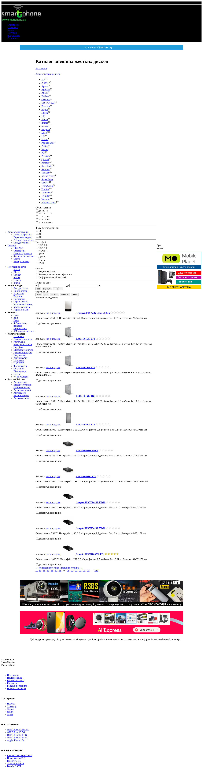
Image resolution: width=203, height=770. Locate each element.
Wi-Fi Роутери (21, 376)
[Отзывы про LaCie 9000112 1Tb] (104, 476)
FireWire (42, 251)
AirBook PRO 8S (15, 763)
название (65, 294)
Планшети (13, 27)
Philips (44, 146)
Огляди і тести (21, 288)
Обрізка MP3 (20, 328)
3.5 (39, 237)
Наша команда (14, 677)
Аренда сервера (21, 261)
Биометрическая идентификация (55, 274)
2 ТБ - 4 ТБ (44, 219)
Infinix (17, 283)
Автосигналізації (22, 390)
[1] (60, 288)
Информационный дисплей (52, 277)
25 (88, 570)
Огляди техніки (21, 242)
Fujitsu (44, 109)
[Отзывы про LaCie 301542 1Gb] (103, 396)
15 (48, 570)
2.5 (39, 234)
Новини (12, 245)
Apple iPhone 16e (15, 740)
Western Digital (48, 202)
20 (68, 570)
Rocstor (45, 162)
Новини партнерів (16, 688)
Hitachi (44, 113)
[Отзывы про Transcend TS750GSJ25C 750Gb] (117, 313)
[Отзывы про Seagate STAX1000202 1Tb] (112, 554)
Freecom (45, 106)
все (38, 289)
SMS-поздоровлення (24, 331)
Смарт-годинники (23, 253)
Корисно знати (21, 309)
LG (43, 136)
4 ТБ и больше (45, 222)
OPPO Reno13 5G (16, 732)
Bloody (17, 272)
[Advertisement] (179, 336)
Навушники (14, 35)
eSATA (41, 257)
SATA (41, 254)
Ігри (16, 317)
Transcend (46, 192)
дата (39, 294)
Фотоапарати (20, 366)
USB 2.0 (42, 245)
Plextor (44, 149)
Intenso (44, 123)
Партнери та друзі (17, 267)
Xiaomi (10, 709)
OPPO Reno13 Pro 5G (18, 729)
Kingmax (45, 129)
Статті (17, 258)
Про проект (13, 675)
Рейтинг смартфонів (24, 240)
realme (17, 277)
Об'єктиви (19, 368)
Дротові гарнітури (23, 352)
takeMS (45, 182)
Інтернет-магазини (23, 304)
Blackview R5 (14, 761)
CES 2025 (18, 248)
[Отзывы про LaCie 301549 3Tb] (103, 367)
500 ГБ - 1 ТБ (45, 213)
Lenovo (17, 280)
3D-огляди (19, 293)
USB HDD (19, 363)
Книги (11, 30)
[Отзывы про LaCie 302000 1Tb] (103, 424)
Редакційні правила (17, 686)
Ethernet (42, 260)
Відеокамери (20, 371)
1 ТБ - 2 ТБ (44, 216)
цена (46, 294)
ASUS (17, 269)
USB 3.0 (42, 248)
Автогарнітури (21, 395)
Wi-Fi (41, 263)
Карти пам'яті (20, 358)
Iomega (44, 126)
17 (56, 570)
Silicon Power (48, 176)
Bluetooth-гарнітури (23, 350)
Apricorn (45, 89)
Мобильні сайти (22, 307)
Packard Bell (47, 142)
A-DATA (45, 83)
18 (60, 570)
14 (44, 570)
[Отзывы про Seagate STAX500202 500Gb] (113, 502)
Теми (16, 320)
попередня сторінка (47, 567)
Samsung (45, 169)
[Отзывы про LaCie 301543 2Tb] (103, 339)
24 (84, 570)
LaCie (44, 132)
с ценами (47, 289)
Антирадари (20, 392)
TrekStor (45, 196)
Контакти (12, 683)
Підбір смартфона (23, 234)
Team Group (47, 186)
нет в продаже (53, 313)
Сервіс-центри (21, 301)
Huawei (11, 703)
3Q (42, 79)
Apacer (44, 86)
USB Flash (19, 360)
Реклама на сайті (15, 680)
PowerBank (19, 342)
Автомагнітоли (21, 398)
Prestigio (45, 156)
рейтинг (54, 294)
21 (72, 570)
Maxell (44, 139)
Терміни (18, 296)
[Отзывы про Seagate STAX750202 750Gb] (113, 528)
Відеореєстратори (23, 384)
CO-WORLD (48, 103)
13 (40, 570)
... (37, 570)
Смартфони (13, 25)
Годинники (13, 38)
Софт (16, 315)
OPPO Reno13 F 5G (17, 735)
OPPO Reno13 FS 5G (17, 737)
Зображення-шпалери (20, 324)
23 (80, 570)
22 (76, 570)
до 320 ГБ (43, 210)
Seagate (45, 172)
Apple (10, 714)
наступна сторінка (71, 567)
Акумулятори (20, 382)
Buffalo (45, 96)
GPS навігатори (22, 387)
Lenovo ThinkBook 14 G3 (19, 755)
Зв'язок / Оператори (24, 256)
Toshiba (45, 189)
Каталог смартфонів (18, 232)
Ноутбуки (12, 33)
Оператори (19, 299)
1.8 (39, 231)
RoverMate (46, 166)
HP (43, 116)
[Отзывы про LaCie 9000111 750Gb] (106, 450)
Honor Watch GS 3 (16, 758)
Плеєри (17, 374)
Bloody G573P (14, 766)
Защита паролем (46, 271)
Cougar (17, 275)
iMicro (44, 119)
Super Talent (47, 179)
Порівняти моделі (23, 237)
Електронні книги (23, 344)
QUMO (45, 159)
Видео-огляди (20, 291)
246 (96, 570)
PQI (43, 152)
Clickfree (45, 99)
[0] (55, 289)
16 (52, 570)
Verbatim (45, 199)
